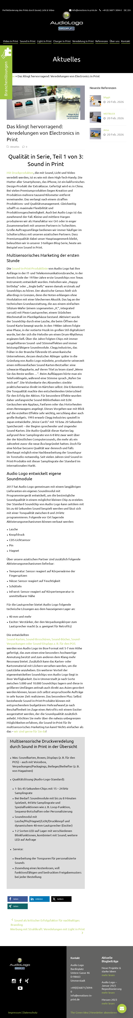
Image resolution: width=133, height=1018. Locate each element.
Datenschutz (30, 1012)
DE (125, 10)
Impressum (14, 1012)
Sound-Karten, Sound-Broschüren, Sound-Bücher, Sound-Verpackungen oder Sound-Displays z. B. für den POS (43, 641)
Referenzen (101, 41)
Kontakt (125, 41)
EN (129, 10)
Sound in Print (28, 41)
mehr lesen (108, 975)
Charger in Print (62, 41)
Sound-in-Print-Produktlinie (30, 268)
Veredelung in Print (83, 41)
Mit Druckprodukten (20, 172)
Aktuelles (14, 146)
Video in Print (10, 41)
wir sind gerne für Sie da (30, 731)
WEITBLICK (109, 113)
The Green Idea (79, 1012)
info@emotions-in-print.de (84, 10)
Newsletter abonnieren (103, 1012)
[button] (17, 899)
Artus (106, 129)
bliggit (106, 97)
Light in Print (44, 41)
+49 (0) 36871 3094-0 (112, 10)
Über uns (115, 41)
